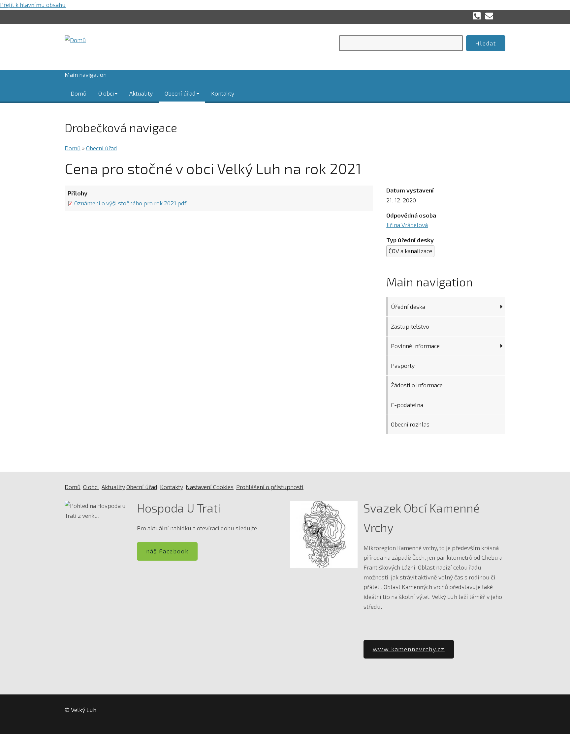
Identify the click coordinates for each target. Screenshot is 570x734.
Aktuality (141, 93)
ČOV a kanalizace (410, 250)
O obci (106, 93)
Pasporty (403, 365)
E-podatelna (407, 404)
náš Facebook (167, 551)
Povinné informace (415, 345)
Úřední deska (408, 306)
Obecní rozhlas (410, 424)
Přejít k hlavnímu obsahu (33, 4)
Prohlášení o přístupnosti (269, 486)
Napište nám (489, 15)
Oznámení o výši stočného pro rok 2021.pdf (130, 203)
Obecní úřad (180, 93)
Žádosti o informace (417, 385)
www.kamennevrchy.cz (409, 649)
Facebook (501, 15)
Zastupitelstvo (410, 326)
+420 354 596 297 (477, 15)
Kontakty (222, 93)
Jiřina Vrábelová (407, 224)
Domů (78, 93)
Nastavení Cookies (210, 486)
